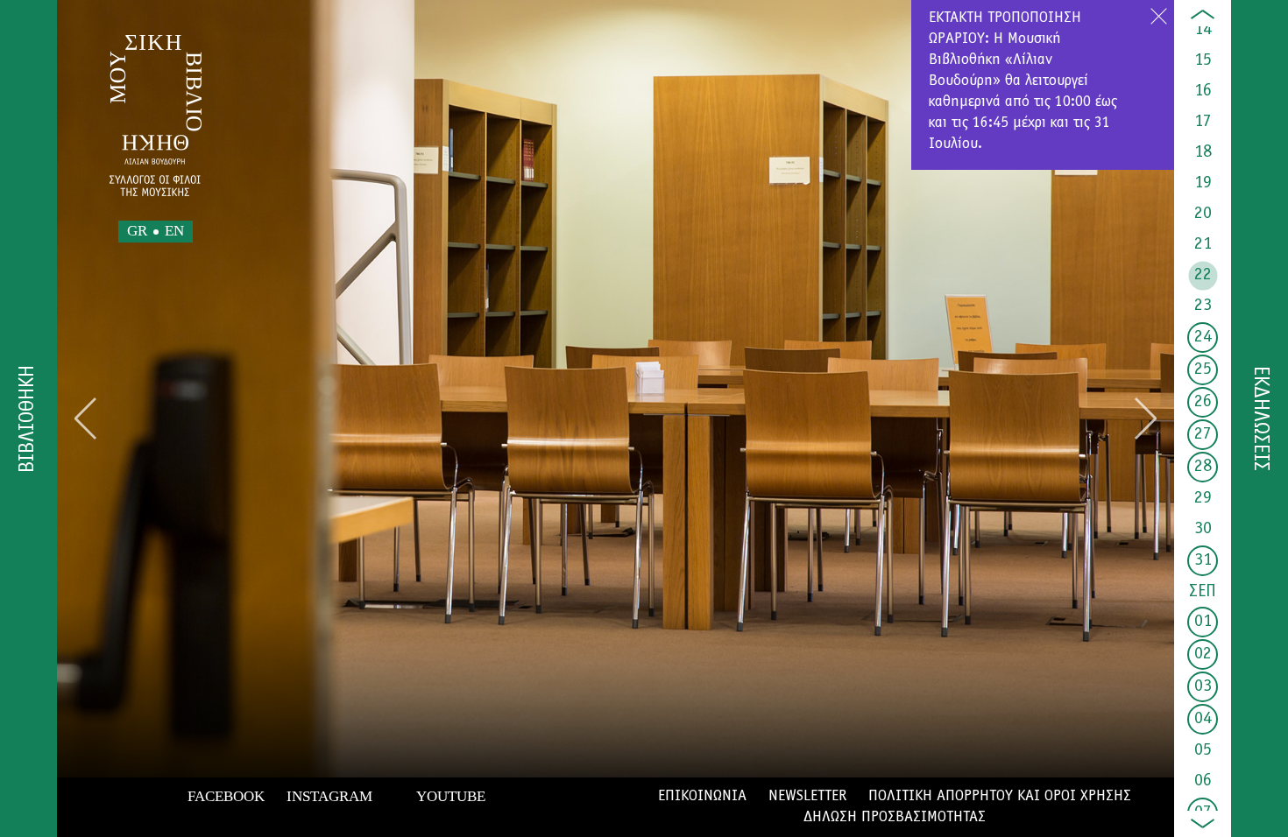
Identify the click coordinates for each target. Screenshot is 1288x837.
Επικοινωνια (702, 797)
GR (137, 230)
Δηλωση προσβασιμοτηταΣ (894, 818)
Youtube (450, 796)
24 (1203, 337)
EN (174, 230)
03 (1203, 686)
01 (1203, 621)
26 (1203, 402)
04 (1203, 719)
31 (1203, 560)
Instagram (329, 796)
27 (1203, 434)
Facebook (226, 796)
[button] (85, 418)
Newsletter (807, 797)
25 (1203, 369)
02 (1203, 654)
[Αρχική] (156, 115)
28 (1203, 466)
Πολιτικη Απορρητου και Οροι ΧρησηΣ (999, 797)
